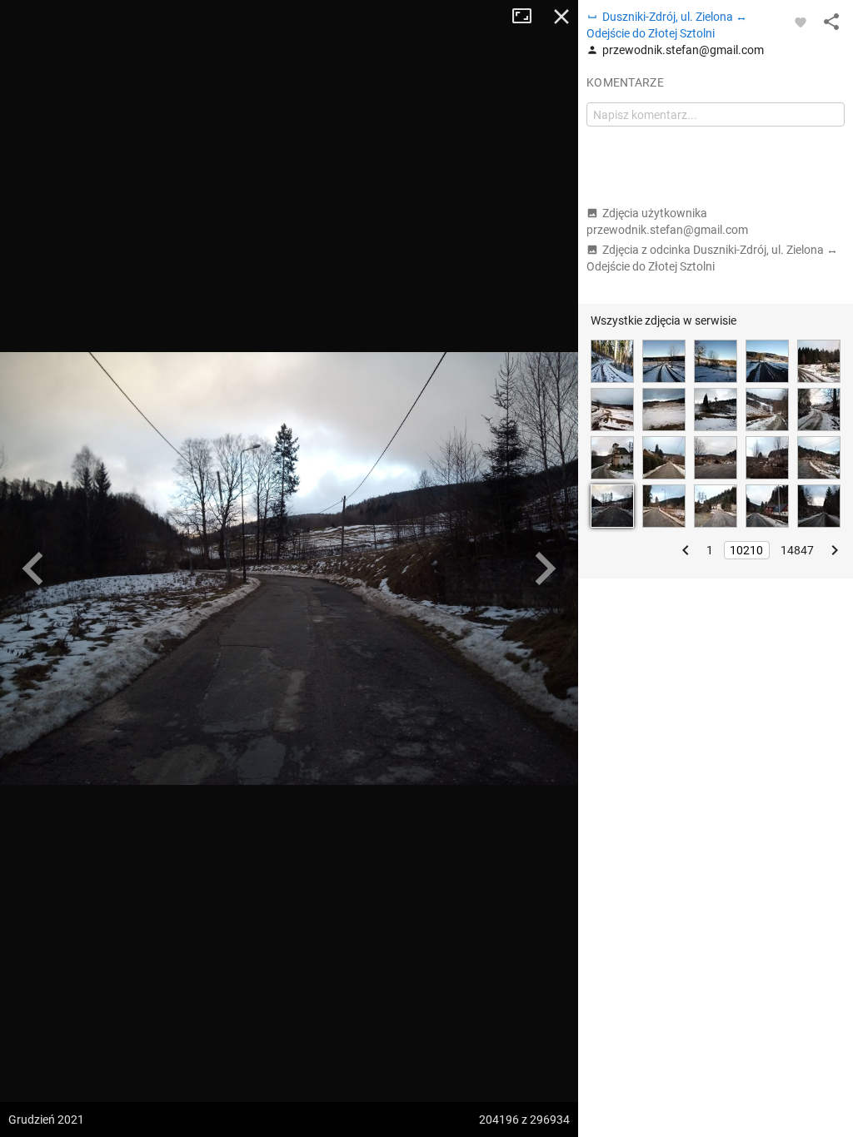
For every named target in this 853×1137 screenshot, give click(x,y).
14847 (797, 550)
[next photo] (544, 568)
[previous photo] (33, 568)
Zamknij (561, 16)
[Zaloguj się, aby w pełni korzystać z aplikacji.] (800, 21)
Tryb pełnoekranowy (528, 16)
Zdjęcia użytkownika (667, 221)
